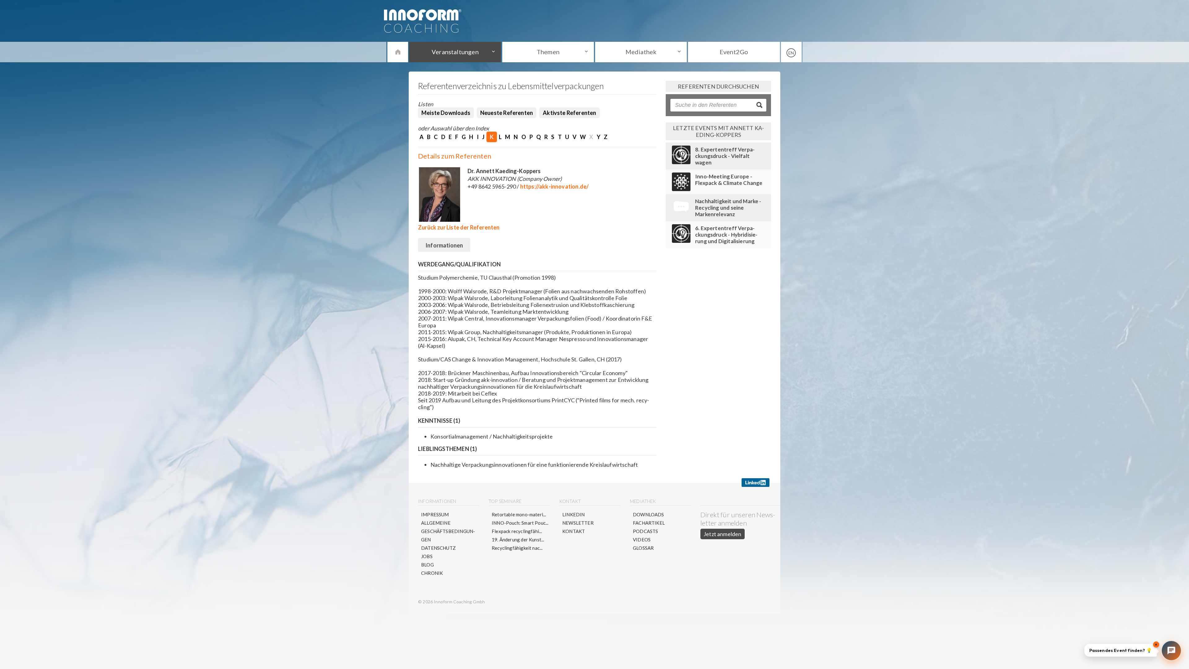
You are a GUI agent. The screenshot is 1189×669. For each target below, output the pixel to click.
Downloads (648, 514)
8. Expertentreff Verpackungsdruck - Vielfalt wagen (725, 156)
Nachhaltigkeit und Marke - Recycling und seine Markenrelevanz (728, 207)
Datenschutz (438, 548)
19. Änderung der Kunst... (518, 539)
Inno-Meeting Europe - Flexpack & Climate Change (729, 179)
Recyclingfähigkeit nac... (517, 548)
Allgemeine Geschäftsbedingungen (448, 531)
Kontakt (573, 531)
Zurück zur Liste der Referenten (459, 227)
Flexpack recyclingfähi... (517, 531)
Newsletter (578, 523)
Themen (548, 51)
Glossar (643, 548)
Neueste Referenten (506, 112)
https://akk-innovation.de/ (554, 186)
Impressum (435, 514)
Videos (642, 539)
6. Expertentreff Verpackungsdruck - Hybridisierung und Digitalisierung (726, 234)
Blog (427, 564)
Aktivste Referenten (569, 112)
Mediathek (641, 51)
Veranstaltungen (455, 51)
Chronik (432, 573)
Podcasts (645, 531)
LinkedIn (573, 514)
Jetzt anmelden (722, 534)
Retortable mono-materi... (519, 514)
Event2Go (734, 51)
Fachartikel (649, 523)
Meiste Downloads (445, 112)
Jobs (427, 556)
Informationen (444, 245)
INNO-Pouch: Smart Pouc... (520, 523)
